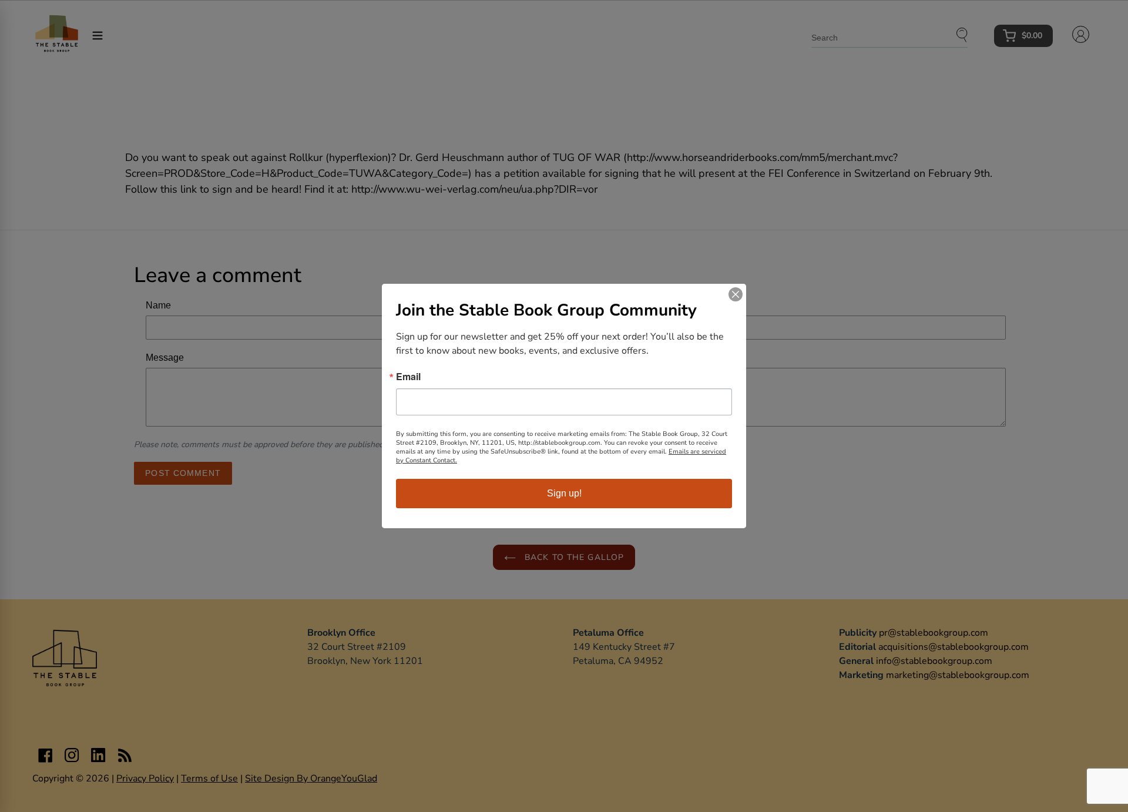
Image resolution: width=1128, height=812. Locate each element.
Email (408, 376)
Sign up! (564, 493)
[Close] (735, 294)
